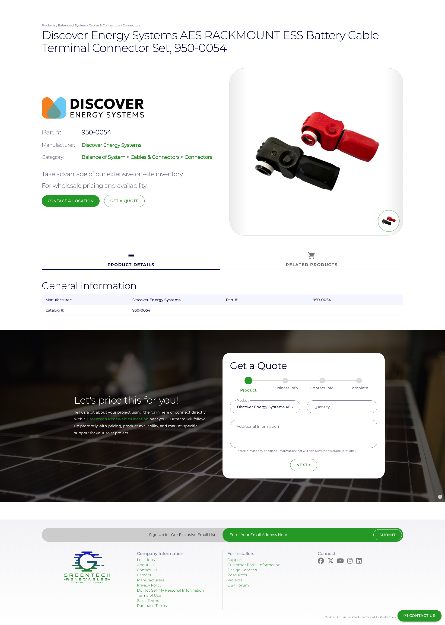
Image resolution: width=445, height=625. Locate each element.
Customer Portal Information (254, 565)
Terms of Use (149, 595)
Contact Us (147, 570)
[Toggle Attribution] (440, 496)
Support (235, 560)
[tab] (131, 259)
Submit (387, 535)
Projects (234, 580)
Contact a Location (71, 201)
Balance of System (72, 25)
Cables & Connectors (104, 25)
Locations (146, 560)
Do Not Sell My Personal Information (170, 590)
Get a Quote (124, 201)
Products (48, 25)
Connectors (131, 25)
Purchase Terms (152, 605)
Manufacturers (150, 580)
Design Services (242, 570)
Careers (144, 575)
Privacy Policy (149, 585)
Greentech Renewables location (118, 419)
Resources (237, 575)
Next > (303, 465)
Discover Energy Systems (111, 145)
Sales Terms (148, 600)
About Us (145, 565)
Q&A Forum (238, 585)
